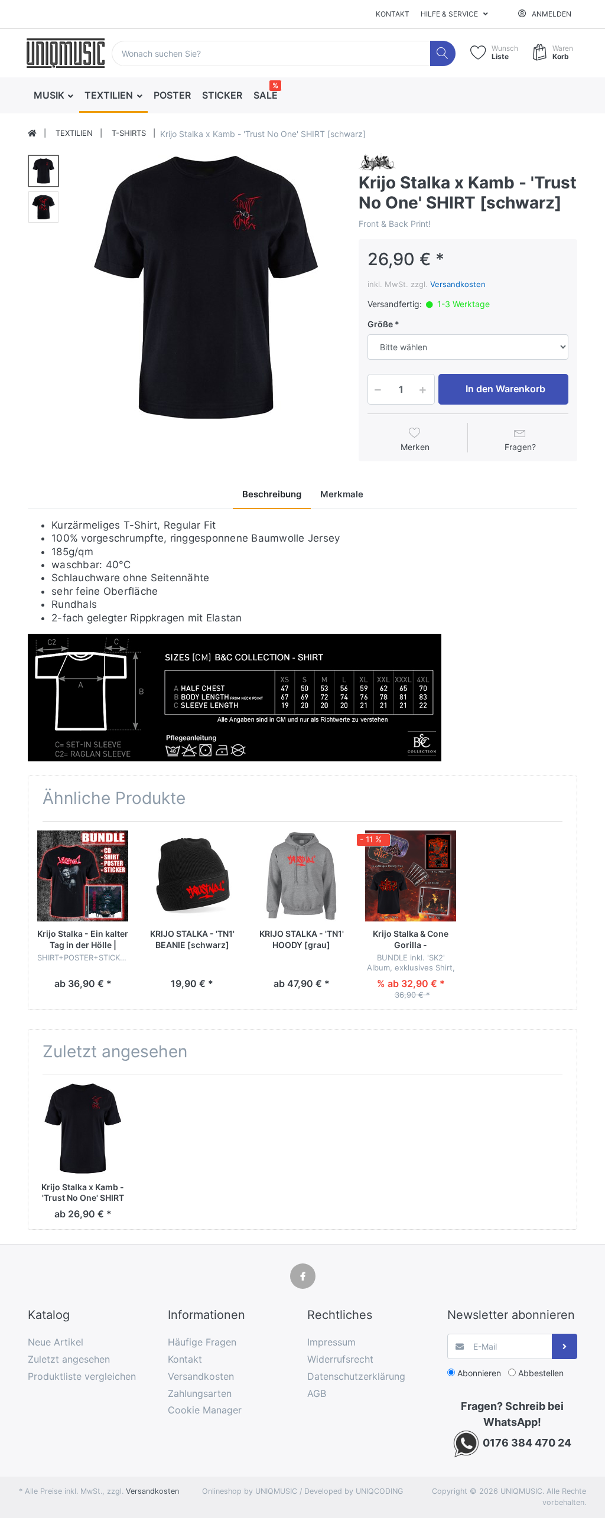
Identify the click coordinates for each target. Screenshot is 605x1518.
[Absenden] (564, 1346)
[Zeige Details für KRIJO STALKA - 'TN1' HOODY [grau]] (301, 875)
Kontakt (392, 13)
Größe (380, 324)
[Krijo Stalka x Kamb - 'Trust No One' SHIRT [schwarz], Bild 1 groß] (43, 171)
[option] (205, 288)
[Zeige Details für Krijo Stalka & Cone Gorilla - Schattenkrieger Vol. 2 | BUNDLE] (410, 875)
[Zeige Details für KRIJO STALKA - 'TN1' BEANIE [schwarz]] (192, 875)
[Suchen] (443, 53)
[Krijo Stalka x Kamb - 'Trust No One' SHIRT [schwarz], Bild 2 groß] (43, 207)
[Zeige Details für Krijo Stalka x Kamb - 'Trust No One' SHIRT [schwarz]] (82, 1128)
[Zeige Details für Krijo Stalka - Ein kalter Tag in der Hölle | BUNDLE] (82, 875)
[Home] (32, 133)
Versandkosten (458, 284)
